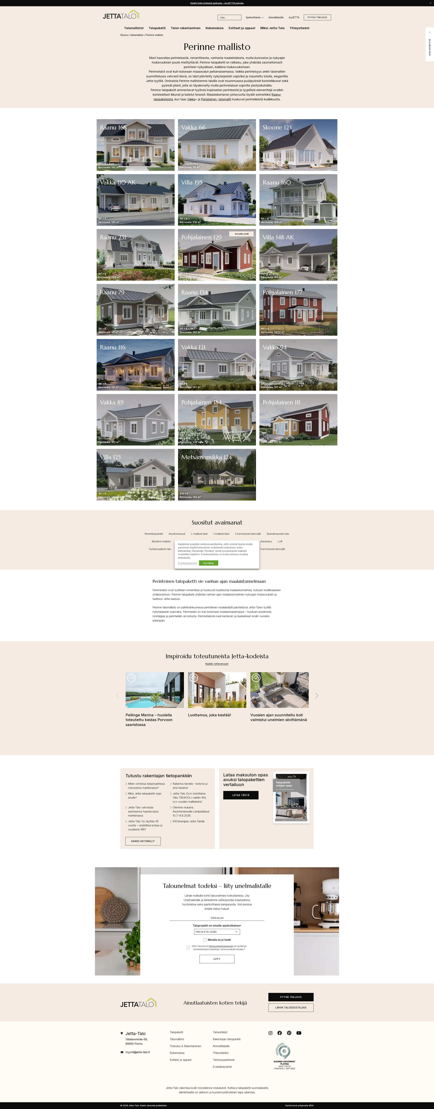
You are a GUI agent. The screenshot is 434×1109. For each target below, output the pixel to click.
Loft (280, 541)
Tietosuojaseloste (224, 1059)
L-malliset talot (199, 533)
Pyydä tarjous (317, 17)
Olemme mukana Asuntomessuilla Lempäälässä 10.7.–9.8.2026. (191, 811)
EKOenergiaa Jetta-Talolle (189, 821)
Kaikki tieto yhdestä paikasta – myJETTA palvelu (217, 3)
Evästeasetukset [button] (187, 562)
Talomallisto (177, 1039)
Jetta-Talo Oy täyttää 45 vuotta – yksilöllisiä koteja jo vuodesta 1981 (145, 825)
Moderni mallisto (161, 541)
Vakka (191, 99)
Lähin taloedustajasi (291, 1007)
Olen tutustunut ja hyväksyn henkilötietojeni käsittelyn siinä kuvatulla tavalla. (219, 948)
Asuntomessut (177, 533)
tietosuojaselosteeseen (221, 946)
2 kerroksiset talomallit (248, 533)
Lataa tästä (240, 795)
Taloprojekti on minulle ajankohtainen (217, 925)
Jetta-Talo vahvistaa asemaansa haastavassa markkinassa (143, 811)
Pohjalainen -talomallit (216, 99)
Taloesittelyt (220, 1032)
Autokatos (266, 541)
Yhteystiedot (220, 1052)
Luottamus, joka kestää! (209, 715)
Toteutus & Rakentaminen (185, 1046)
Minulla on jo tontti (219, 939)
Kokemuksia (177, 1052)
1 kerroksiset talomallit (272, 549)
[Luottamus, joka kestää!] (217, 692)
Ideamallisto (137, 35)
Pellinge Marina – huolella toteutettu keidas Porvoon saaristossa (149, 720)
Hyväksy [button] (208, 562)
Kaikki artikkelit (143, 841)
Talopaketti (176, 1032)
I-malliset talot (221, 533)
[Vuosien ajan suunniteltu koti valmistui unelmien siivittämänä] (279, 692)
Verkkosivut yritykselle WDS (299, 1105)
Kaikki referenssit (217, 663)
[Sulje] (430, 3)
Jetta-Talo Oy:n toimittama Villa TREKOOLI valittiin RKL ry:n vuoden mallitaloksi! (190, 797)
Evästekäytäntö (222, 1066)
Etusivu (124, 35)
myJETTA (294, 17)
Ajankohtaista (253, 17)
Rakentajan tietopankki (227, 1039)
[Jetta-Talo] (121, 14)
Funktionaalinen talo (160, 549)
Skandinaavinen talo (278, 533)
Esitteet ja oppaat (180, 1059)
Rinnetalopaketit (154, 533)
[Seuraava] (316, 695)
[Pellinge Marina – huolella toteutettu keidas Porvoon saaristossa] (155, 692)
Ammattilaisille (276, 17)
